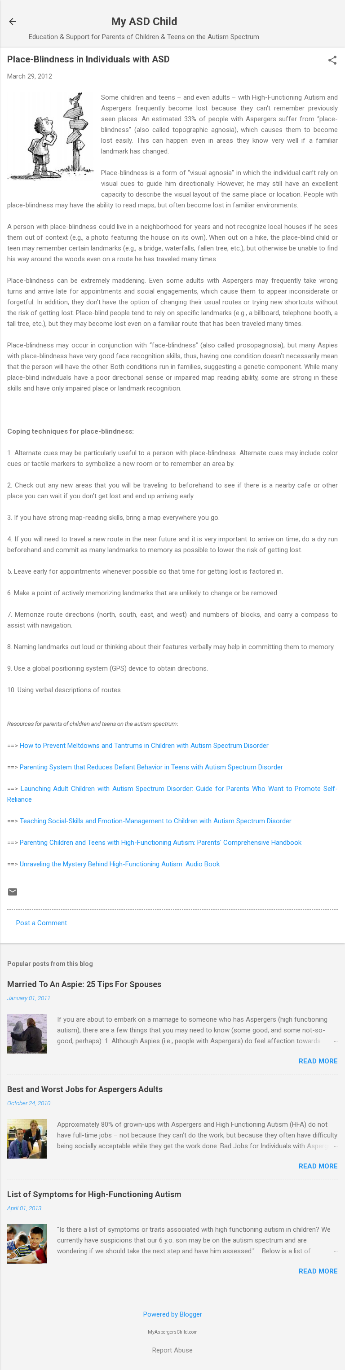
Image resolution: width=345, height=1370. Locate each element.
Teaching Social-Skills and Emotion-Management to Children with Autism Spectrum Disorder (156, 821)
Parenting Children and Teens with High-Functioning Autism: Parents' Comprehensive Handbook (160, 843)
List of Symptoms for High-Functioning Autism (94, 1194)
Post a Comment (41, 923)
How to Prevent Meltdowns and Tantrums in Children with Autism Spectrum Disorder (144, 746)
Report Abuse (172, 1350)
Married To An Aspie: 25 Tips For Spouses (84, 984)
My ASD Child (144, 21)
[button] (332, 61)
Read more (318, 1061)
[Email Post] (12, 895)
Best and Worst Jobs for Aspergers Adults (85, 1089)
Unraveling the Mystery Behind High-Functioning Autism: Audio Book (120, 864)
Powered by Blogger (172, 1314)
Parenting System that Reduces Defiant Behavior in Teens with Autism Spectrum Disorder (151, 767)
